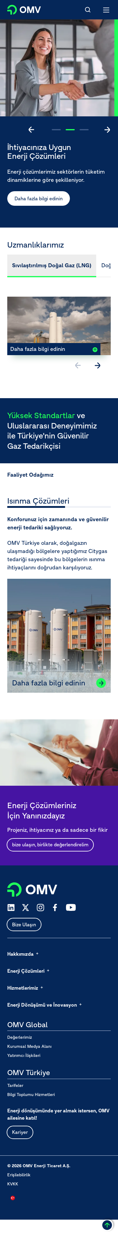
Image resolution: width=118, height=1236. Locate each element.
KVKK (12, 1184)
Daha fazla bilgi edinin (39, 198)
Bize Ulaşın (24, 924)
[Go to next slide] (107, 130)
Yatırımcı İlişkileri (23, 1055)
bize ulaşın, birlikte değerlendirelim (50, 844)
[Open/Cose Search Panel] (87, 9)
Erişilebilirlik (19, 1175)
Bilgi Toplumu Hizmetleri (31, 1094)
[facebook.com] (55, 907)
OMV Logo (19, 8)
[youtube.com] (71, 907)
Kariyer (20, 1132)
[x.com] (25, 907)
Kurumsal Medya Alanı (29, 1046)
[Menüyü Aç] (106, 9)
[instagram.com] (40, 907)
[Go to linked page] (101, 683)
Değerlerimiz (19, 1037)
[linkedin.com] (11, 907)
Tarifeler (15, 1085)
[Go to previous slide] (31, 130)
